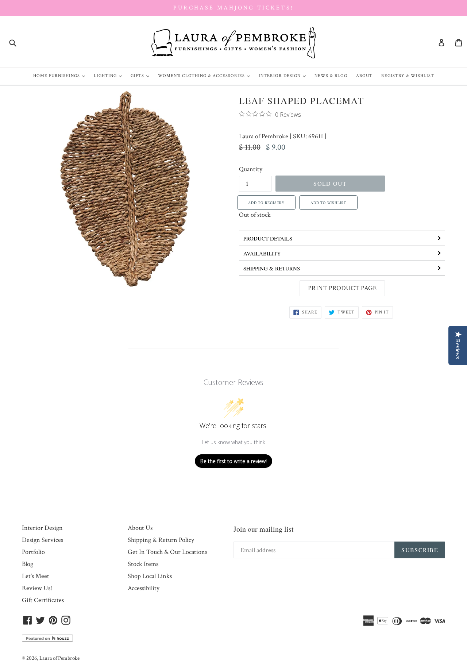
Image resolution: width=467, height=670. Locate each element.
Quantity (250, 169)
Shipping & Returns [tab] (271, 268)
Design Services (42, 540)
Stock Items (143, 564)
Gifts (142, 75)
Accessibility (143, 588)
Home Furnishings (61, 75)
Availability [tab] (262, 253)
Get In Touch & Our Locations (167, 552)
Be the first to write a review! (233, 461)
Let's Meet (35, 576)
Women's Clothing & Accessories (206, 75)
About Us (140, 528)
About (364, 75)
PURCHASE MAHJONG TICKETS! (233, 8)
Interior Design (284, 75)
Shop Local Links (150, 576)
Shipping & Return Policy (161, 540)
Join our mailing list (264, 529)
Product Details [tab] (267, 238)
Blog (27, 564)
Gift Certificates (43, 600)
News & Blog (330, 75)
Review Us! (37, 588)
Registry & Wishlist (407, 75)
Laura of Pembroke (263, 136)
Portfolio (33, 552)
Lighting (110, 75)
